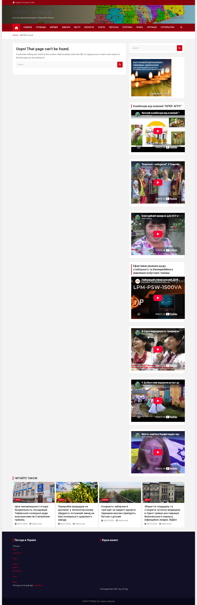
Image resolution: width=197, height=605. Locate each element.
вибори (66, 27)
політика (127, 27)
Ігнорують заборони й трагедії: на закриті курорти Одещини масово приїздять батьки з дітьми (118, 511)
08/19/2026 (152, 524)
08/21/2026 (22, 524)
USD (115, 589)
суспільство (167, 27)
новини (27, 27)
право (139, 27)
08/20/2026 (109, 520)
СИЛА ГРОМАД (32, 12)
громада (41, 27)
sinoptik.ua (38, 585)
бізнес (61, 500)
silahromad (37, 524)
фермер (54, 27)
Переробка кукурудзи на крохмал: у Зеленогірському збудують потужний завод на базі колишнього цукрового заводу (76, 513)
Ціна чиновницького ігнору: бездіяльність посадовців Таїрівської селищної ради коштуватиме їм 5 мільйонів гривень (32, 513)
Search (120, 64)
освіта (101, 27)
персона (113, 27)
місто (77, 27)
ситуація (152, 27)
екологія (89, 27)
